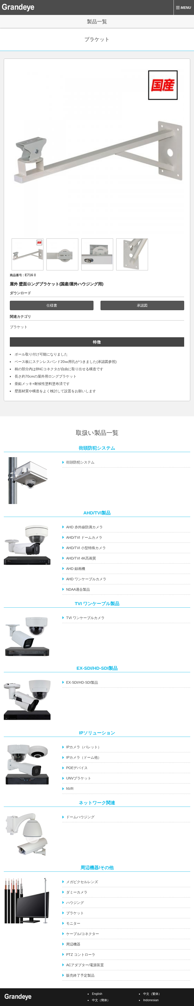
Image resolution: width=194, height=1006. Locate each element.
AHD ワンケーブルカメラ (86, 579)
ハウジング (75, 903)
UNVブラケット (78, 778)
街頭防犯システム (80, 462)
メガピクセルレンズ (82, 882)
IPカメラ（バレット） (83, 747)
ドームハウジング (80, 817)
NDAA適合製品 (78, 589)
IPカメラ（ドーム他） (83, 757)
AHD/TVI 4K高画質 (81, 558)
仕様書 (51, 305)
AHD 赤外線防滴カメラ (84, 527)
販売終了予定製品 (80, 975)
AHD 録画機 (75, 569)
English (97, 994)
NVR (70, 789)
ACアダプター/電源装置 (85, 965)
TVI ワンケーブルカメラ (85, 618)
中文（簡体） (101, 1000)
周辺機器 (73, 944)
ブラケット (19, 327)
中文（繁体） (152, 994)
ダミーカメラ (76, 892)
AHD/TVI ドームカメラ (84, 537)
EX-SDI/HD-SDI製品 (82, 682)
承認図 (142, 305)
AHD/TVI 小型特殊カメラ (86, 548)
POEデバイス (77, 768)
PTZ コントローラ (80, 955)
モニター (73, 923)
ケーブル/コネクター (82, 934)
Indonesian (151, 1000)
